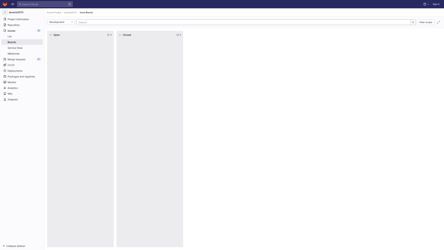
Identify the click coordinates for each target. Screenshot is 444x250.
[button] (12, 4)
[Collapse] (51, 35)
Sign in (436, 4)
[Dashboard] (4, 4)
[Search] (413, 22)
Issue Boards (86, 12)
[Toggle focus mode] (438, 22)
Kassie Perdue (54, 12)
